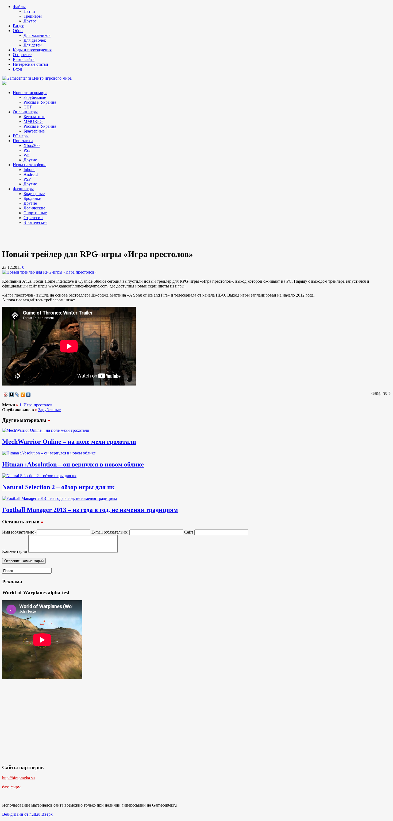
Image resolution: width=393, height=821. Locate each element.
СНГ (28, 107)
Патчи (29, 11)
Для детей (33, 45)
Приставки (23, 140)
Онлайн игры (25, 112)
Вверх (47, 814)
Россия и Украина (40, 102)
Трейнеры (33, 16)
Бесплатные (34, 116)
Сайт (188, 532)
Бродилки (32, 198)
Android (31, 174)
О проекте (22, 54)
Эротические (35, 222)
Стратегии (33, 217)
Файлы (19, 6)
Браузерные (34, 131)
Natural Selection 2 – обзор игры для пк (58, 487)
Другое (30, 21)
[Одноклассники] (23, 394)
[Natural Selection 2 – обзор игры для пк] (39, 475)
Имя (19, 532)
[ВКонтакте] (28, 394)
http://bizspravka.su (18, 778)
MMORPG (33, 121)
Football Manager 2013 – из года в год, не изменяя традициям (90, 509)
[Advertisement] (45, 236)
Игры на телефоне (29, 164)
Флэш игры (23, 188)
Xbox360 (32, 145)
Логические (34, 208)
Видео (18, 26)
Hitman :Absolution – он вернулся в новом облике (73, 464)
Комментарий (14, 551)
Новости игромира (30, 92)
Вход (17, 69)
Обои (18, 30)
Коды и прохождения (32, 50)
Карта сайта (23, 59)
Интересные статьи (30, 64)
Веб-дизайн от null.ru (21, 814)
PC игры (21, 136)
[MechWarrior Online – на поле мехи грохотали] (45, 430)
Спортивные (35, 213)
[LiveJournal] (17, 394)
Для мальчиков (37, 35)
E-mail (109, 532)
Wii (26, 155)
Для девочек (35, 40)
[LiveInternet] (11, 394)
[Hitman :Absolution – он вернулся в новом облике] (49, 453)
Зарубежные (35, 97)
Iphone (29, 169)
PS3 (27, 150)
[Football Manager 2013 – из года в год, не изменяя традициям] (59, 498)
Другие (30, 160)
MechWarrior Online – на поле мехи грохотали (69, 441)
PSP (27, 179)
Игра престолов (38, 405)
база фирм (11, 787)
